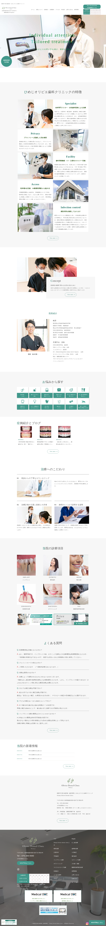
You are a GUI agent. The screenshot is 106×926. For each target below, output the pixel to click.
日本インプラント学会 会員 (61, 347)
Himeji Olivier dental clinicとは (62, 843)
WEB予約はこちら (25, 863)
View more (53, 238)
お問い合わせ (69, 9)
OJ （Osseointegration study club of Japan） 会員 (68, 352)
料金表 (73, 838)
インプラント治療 (59, 859)
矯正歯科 (74, 856)
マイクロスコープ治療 (60, 867)
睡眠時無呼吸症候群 (77, 867)
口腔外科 (56, 852)
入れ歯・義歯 (75, 863)
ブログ (55, 878)
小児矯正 (74, 852)
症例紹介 (46, 9)
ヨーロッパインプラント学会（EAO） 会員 (65, 354)
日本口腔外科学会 (60, 345)
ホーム (33, 9)
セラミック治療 (76, 859)
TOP (55, 838)
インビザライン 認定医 (60, 349)
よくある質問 (57, 874)
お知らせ (74, 878)
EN (76, 882)
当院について (39, 9)
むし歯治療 (75, 842)
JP (72, 882)
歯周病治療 (75, 848)
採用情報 (76, 9)
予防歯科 (56, 856)
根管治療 (56, 848)
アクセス (58, 9)
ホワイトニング (58, 863)
